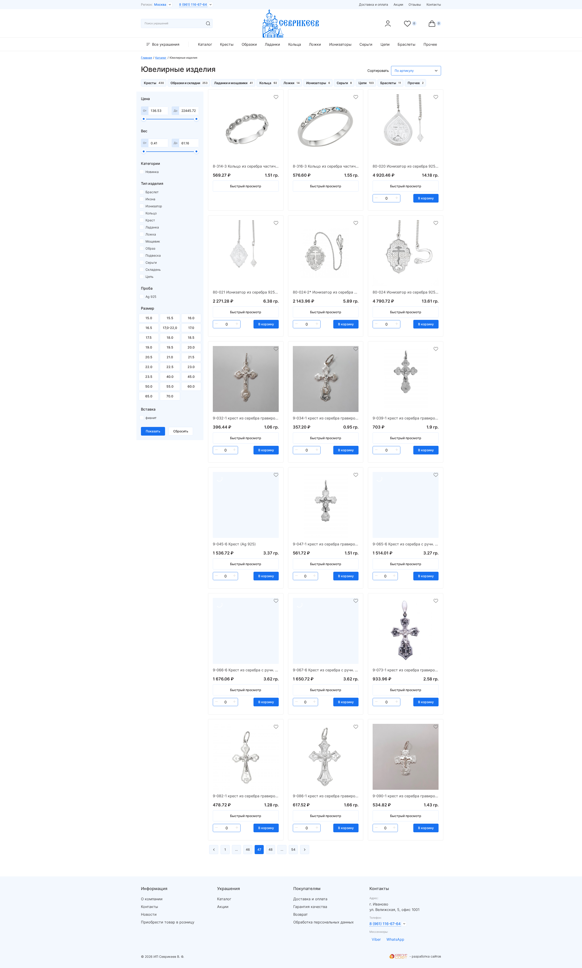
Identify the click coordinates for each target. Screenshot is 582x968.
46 (248, 849)
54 (293, 849)
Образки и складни (185, 83)
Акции (398, 4)
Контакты (433, 4)
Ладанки (272, 44)
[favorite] (276, 97)
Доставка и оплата (373, 4)
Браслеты (406, 44)
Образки (249, 44)
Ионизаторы (340, 44)
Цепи (385, 44)
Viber (376, 939)
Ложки (315, 44)
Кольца (294, 44)
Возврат (300, 914)
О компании (152, 899)
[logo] (291, 36)
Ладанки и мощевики (230, 83)
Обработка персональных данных (323, 922)
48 (270, 849)
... (236, 849)
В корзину (426, 198)
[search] (208, 23)
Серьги (365, 44)
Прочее (430, 44)
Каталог (205, 44)
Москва (160, 4)
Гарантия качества (310, 906)
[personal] (388, 23)
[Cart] (434, 23)
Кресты (226, 44)
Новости (149, 914)
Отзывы (415, 4)
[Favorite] (409, 23)
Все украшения (165, 44)
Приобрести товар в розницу (167, 922)
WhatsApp (395, 939)
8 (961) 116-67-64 (193, 4)
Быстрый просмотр (245, 186)
